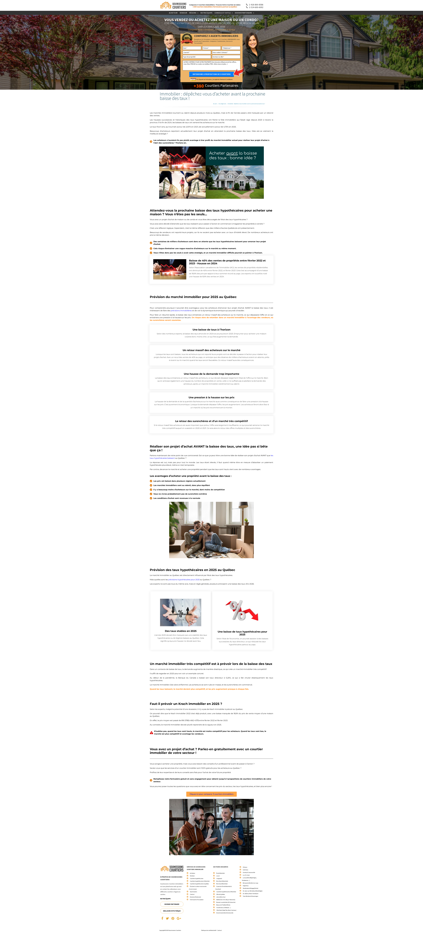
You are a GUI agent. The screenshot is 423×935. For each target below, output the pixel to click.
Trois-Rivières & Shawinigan (250, 896)
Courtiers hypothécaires (196, 878)
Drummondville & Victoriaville (224, 913)
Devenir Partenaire (243, 13)
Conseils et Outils (223, 13)
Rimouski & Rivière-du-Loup (250, 883)
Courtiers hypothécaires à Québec (199, 884)
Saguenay (246, 885)
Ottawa (245, 867)
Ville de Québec (220, 894)
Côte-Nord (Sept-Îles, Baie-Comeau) (226, 910)
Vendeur (183, 13)
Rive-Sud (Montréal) (221, 884)
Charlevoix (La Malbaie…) (223, 907)
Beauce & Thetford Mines (223, 905)
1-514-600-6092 (255, 7)
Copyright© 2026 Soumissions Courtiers (170, 930)
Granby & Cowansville (249, 872)
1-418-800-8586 (255, 4)
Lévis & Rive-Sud (220, 897)
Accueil (215, 104)
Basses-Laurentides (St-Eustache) (225, 902)
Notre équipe (206, 13)
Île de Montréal (220, 873)
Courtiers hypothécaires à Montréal (200, 881)
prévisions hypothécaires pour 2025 (184, 580)
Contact (192, 894)
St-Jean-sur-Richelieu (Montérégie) (252, 891)
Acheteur (173, 13)
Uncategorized (222, 104)
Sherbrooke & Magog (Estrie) (250, 888)
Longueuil (219, 878)
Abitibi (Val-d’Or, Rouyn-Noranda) (225, 899)
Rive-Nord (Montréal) (222, 881)
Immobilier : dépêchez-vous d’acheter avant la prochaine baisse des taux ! (246, 104)
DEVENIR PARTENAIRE (171, 904)
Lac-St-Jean (246, 875)
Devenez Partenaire (195, 897)
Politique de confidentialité (208, 930)
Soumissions (193, 891)
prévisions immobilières (181, 311)
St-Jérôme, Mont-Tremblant (250, 893)
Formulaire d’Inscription (196, 899)
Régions (192, 13)
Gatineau (245, 870)
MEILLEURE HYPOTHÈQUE (172, 911)
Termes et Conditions (226, 79)
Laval (218, 876)
